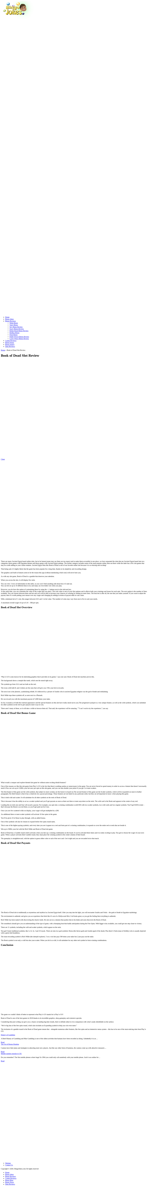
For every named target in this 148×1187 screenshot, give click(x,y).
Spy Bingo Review (16, 327)
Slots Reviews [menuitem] (10, 1184)
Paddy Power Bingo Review (19, 337)
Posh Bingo (14, 335)
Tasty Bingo (14, 325)
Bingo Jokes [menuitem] (9, 1174)
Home (3, 350)
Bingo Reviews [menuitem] (10, 1176)
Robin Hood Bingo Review (19, 331)
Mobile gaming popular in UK (11, 1054)
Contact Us (9, 1165)
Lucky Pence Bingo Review (19, 339)
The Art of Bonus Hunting (10, 1044)
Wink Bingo (14, 323)
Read (2, 1042)
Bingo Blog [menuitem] (9, 1180)
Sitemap (8, 1163)
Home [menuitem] (7, 1172)
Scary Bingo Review (17, 329)
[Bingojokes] (17, 18)
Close (3, 459)
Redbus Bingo (14, 333)
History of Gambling (8, 1035)
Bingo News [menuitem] (9, 1182)
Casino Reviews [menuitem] (10, 1178)
